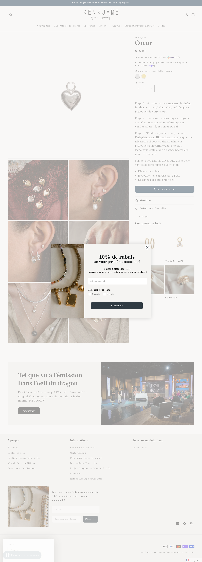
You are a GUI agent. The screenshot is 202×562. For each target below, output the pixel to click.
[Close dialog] (147, 247)
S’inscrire (117, 305)
